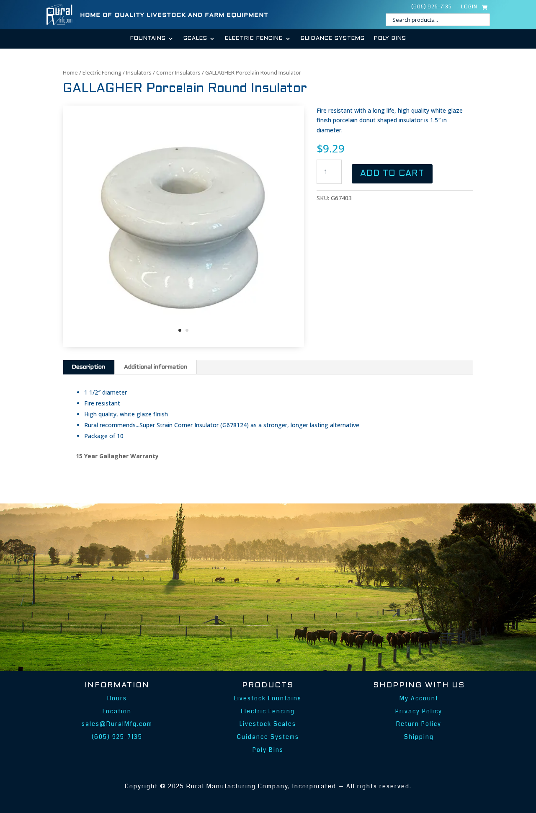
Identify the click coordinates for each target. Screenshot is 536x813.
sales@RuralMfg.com (117, 724)
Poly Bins (390, 38)
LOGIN (469, 7)
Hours (117, 698)
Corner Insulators (178, 72)
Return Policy (418, 724)
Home (70, 72)
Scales (195, 38)
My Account (418, 698)
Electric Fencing (254, 38)
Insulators (139, 72)
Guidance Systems (333, 38)
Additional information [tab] (155, 367)
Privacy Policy (418, 711)
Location (117, 711)
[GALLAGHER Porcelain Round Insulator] (183, 345)
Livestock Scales (268, 724)
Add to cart (392, 174)
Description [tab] (88, 367)
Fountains (148, 38)
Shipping (419, 737)
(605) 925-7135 (431, 7)
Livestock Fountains (268, 698)
